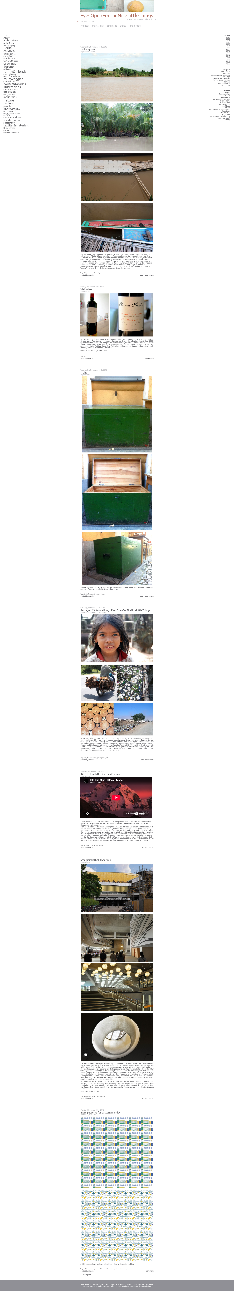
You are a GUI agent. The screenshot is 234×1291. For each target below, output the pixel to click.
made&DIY (94, 612)
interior (15, 90)
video (102, 845)
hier (111, 1079)
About (91, 21)
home (76, 21)
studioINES (226, 114)
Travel (123, 26)
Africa (6, 38)
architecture (11, 40)
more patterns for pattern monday (100, 1112)
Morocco (13, 94)
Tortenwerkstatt (223, 118)
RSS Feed (84, 21)
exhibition (7, 69)
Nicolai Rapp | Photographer (219, 109)
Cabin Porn (226, 73)
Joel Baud (226, 106)
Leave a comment (147, 275)
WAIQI (227, 120)
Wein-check (87, 289)
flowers (12, 74)
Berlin (7, 48)
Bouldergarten (224, 94)
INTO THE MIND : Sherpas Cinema (135, 840)
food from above (11, 76)
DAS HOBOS (225, 97)
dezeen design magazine (220, 75)
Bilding (227, 92)
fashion (6, 74)
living (5, 95)
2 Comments (149, 358)
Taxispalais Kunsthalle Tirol (219, 116)
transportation (9, 132)
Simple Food (135, 26)
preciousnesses (8, 113)
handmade (112, 26)
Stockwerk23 (225, 113)
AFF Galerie (225, 72)
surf (19, 120)
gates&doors (9, 81)
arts (5, 43)
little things (9, 92)
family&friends (14, 71)
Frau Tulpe (226, 77)
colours (8, 60)
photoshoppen (8, 111)
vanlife (17, 132)
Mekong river (88, 49)
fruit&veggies (13, 79)
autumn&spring (9, 46)
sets (107, 757)
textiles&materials (16, 125)
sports (7, 120)
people (7, 106)
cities (6, 54)
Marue (227, 108)
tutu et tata (225, 85)
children (9, 51)
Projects (84, 26)
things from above (9, 129)
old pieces (101, 594)
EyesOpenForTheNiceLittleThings (116, 15)
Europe (8, 66)
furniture (90, 594)
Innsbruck (8, 90)
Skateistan (226, 111)
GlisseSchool (225, 103)
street (14, 121)
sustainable (9, 123)
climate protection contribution (9, 56)
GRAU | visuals (224, 104)
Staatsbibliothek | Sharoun (95, 860)
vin (85, 356)
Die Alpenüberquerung (221, 99)
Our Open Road (224, 84)
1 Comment (149, 1271)
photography (11, 108)
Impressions (98, 26)
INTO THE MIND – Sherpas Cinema (100, 774)
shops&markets (12, 117)
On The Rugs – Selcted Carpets (221, 81)
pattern (8, 103)
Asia (11, 43)
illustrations (12, 87)
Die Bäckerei (225, 101)
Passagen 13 (116, 750)
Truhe (83, 372)
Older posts (85, 1275)
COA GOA (226, 96)
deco (16, 61)
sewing (6, 115)
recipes (17, 113)
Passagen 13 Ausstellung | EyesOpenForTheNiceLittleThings (115, 610)
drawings (9, 63)
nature (8, 100)
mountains (10, 97)
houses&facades (14, 84)
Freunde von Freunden (221, 78)
